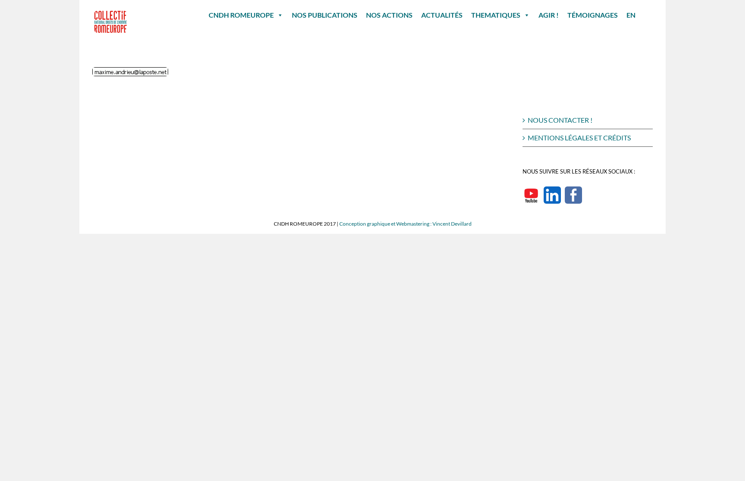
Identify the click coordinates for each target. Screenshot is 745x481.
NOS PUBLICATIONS (324, 15)
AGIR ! (548, 15)
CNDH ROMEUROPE (241, 15)
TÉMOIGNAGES (592, 15)
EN (630, 15)
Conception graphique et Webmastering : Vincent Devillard (405, 223)
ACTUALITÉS (442, 15)
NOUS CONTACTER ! (560, 120)
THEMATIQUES (495, 15)
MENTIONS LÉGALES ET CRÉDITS (579, 137)
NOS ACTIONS (389, 15)
